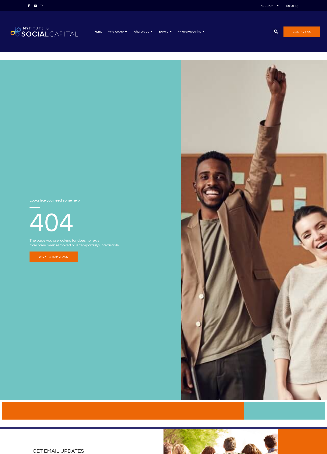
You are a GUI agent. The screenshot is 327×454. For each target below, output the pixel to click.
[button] (276, 31)
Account (268, 5)
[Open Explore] (170, 31)
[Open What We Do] (151, 31)
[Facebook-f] (28, 5)
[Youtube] (35, 5)
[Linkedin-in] (42, 5)
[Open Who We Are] (126, 31)
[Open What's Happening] (203, 31)
